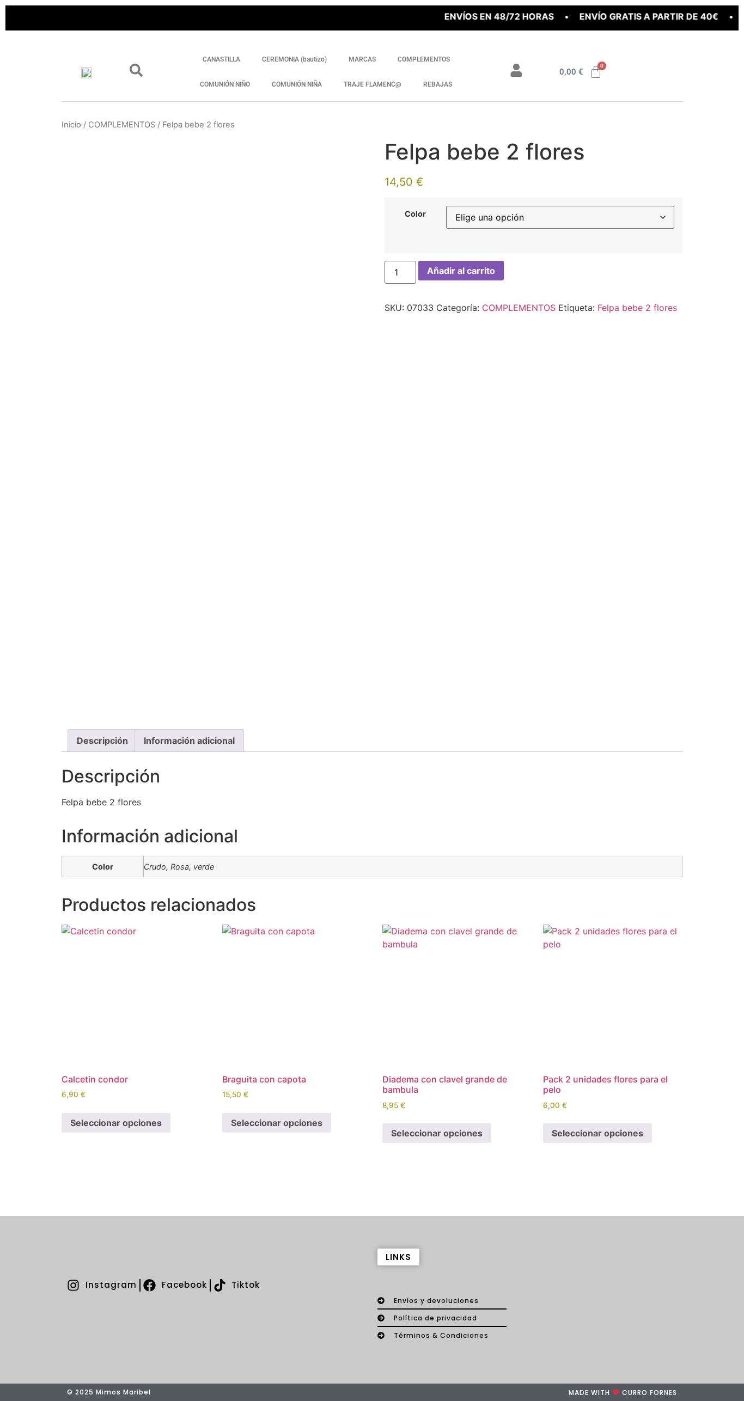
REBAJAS (437, 84)
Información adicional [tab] (189, 740)
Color (415, 214)
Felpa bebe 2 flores (637, 307)
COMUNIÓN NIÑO (225, 84)
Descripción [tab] (102, 740)
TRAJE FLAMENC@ (372, 84)
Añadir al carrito (461, 270)
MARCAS (362, 59)
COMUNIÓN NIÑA (297, 84)
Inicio (71, 125)
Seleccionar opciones (116, 1122)
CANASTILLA (221, 59)
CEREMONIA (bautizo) (294, 59)
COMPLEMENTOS (424, 59)
